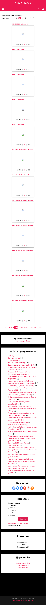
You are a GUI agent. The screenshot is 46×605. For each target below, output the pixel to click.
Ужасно (13, 515)
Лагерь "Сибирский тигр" (17, 362)
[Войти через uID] (14, 488)
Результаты (12, 523)
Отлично (13, 505)
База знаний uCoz (23, 568)
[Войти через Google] (28, 488)
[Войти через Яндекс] (24, 488)
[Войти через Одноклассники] (32, 488)
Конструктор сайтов (20, 600)
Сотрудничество (14, 358)
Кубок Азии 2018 (14, 445)
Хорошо (13, 508)
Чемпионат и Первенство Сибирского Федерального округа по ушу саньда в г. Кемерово (22, 461)
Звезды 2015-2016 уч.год (17, 424)
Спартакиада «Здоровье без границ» (21, 385)
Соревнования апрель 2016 (18, 422)
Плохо (12, 512)
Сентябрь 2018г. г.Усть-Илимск (22, 150)
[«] (10, 18)
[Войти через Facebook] (21, 488)
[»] (36, 18)
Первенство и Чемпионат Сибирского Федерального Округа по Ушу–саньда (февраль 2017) (21, 438)
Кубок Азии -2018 (18, 49)
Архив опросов (22, 523)
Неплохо (13, 510)
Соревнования (13, 360)
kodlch (24, 36)
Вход (28, 341)
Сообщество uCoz (23, 565)
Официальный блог (23, 563)
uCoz (31, 600)
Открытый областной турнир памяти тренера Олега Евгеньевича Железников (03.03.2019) (22, 450)
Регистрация (20, 341)
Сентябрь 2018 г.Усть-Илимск (18, 443)
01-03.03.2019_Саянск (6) (20, 24)
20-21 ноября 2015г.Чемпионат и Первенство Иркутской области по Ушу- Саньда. (22, 408)
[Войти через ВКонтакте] (17, 488)
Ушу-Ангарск (23, 3)
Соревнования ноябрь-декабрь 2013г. (21, 365)
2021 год (11, 356)
